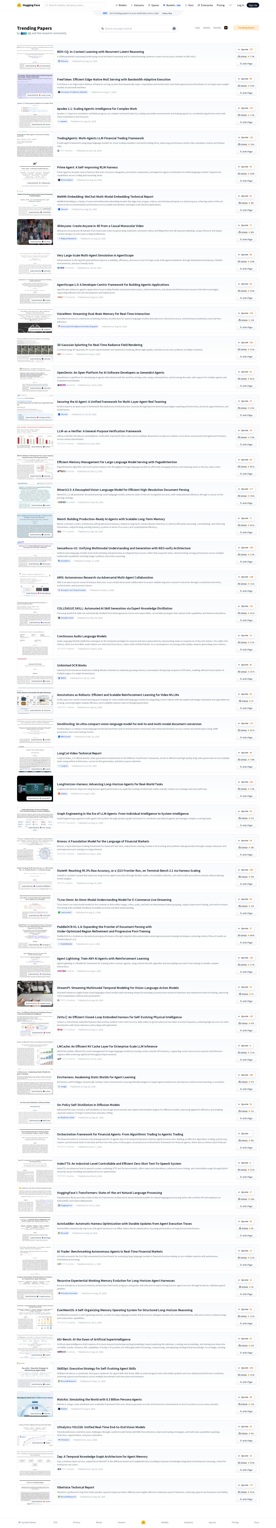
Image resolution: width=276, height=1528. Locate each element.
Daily (197, 27)
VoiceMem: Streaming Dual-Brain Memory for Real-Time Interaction (103, 314)
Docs (191, 5)
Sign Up (253, 5)
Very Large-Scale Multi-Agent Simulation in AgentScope (95, 255)
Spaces (155, 5)
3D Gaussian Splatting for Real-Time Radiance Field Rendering (99, 345)
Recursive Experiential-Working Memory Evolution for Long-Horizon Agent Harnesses (116, 1280)
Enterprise (207, 5)
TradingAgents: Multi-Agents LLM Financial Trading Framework (100, 138)
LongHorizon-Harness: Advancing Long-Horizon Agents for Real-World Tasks (110, 784)
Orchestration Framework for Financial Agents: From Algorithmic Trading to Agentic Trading (120, 1134)
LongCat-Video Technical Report (79, 753)
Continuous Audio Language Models (82, 636)
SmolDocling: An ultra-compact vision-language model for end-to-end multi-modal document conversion (129, 724)
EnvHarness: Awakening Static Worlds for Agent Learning (96, 1077)
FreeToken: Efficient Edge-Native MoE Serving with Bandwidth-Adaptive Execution (114, 79)
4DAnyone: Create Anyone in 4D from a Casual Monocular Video (100, 226)
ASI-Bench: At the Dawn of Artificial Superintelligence (94, 1339)
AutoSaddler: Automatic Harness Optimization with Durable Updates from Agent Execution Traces (124, 1223)
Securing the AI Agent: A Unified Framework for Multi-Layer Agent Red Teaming (111, 402)
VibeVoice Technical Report (75, 1487)
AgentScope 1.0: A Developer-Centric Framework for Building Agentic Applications (113, 285)
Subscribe (167, 13)
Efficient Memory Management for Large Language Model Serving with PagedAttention (117, 462)
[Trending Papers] (226, 27)
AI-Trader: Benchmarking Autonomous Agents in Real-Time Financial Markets (110, 1251)
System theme (29, 1522)
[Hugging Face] (143, 1522)
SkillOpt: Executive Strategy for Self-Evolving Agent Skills (96, 1368)
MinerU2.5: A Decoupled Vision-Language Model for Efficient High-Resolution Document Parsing (123, 490)
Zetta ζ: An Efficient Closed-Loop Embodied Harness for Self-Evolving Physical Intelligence (119, 1017)
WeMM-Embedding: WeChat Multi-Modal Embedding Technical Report (105, 196)
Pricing (221, 5)
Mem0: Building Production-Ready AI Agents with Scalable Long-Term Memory (111, 519)
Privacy (76, 1522)
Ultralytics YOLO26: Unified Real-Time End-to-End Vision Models (101, 1427)
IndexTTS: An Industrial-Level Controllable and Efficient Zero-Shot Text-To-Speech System (119, 1163)
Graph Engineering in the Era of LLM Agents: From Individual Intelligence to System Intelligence (123, 813)
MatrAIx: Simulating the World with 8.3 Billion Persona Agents (99, 1399)
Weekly (206, 27)
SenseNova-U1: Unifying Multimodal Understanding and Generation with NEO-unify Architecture (124, 548)
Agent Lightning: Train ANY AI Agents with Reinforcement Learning (103, 958)
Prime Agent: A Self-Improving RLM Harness (87, 167)
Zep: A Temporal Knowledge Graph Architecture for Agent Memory (102, 1456)
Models (123, 5)
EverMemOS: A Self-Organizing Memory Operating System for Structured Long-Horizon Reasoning (125, 1310)
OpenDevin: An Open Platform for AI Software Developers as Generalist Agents (110, 372)
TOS (55, 1522)
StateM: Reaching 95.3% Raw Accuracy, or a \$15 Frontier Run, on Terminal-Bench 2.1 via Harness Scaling (128, 870)
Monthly (217, 27)
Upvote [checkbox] (247, 49)
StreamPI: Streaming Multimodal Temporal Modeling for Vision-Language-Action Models (118, 988)
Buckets (173, 5)
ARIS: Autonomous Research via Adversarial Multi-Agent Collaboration (105, 577)
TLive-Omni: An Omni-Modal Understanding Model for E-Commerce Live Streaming (114, 900)
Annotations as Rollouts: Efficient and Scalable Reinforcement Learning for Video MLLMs (118, 695)
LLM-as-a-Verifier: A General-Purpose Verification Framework (99, 431)
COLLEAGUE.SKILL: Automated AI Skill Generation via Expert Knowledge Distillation (114, 608)
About (99, 1522)
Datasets (139, 5)
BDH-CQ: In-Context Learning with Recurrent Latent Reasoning (100, 52)
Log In (240, 5)
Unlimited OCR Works (72, 665)
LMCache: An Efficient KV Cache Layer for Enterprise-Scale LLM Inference (107, 1046)
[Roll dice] (174, 28)
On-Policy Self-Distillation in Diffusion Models (88, 1105)
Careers (121, 1522)
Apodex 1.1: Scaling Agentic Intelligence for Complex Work (97, 109)
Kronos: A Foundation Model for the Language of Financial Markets (103, 841)
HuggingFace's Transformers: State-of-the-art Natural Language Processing (109, 1193)
